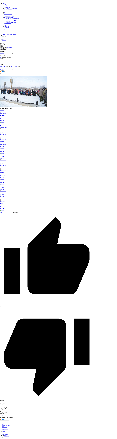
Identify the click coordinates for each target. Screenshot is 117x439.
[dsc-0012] (2, 132)
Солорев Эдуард (2, 66)
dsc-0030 (2, 156)
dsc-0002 (2, 110)
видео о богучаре (6, 425)
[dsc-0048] (2, 184)
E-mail (2, 45)
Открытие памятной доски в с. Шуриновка (9, 410)
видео (3, 424)
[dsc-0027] (2, 153)
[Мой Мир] (3, 71)
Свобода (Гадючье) (14, 66)
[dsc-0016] (2, 148)
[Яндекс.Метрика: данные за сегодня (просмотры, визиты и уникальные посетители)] (5, 434)
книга (3, 426)
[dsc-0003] (2, 122)
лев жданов (4, 428)
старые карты (5, 429)
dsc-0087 (2, 203)
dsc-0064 (2, 208)
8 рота (3, 423)
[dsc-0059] (2, 199)
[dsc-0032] (2, 163)
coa (0, 57)
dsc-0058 (2, 187)
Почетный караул (4, 125)
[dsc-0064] (2, 210)
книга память (4, 427)
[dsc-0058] (2, 189)
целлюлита (3, 431)
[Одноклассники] (0, 71)
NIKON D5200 (2, 401)
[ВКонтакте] (2, 71)
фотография (3, 430)
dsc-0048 (2, 182)
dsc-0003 (2, 120)
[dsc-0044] (2, 168)
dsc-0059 (2, 198)
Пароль (2, 46)
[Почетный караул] (3, 127)
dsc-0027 (2, 151)
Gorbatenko (2, 53)
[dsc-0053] (2, 194)
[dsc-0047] (2, 179)
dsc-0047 (2, 177)
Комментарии (4, 415)
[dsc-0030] (2, 158)
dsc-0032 (2, 161)
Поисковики (2, 115)
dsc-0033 (2, 172)
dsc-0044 (2, 167)
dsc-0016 (2, 146)
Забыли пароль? (9, 47)
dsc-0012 (2, 130)
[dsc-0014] (2, 137)
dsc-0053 (2, 192)
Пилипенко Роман (3, 113)
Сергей (1, 69)
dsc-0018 (2, 141)
